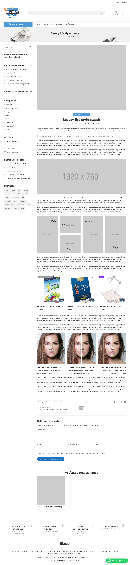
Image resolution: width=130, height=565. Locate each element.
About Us (89, 557)
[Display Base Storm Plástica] (112, 289)
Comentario (41, 430)
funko (7, 197)
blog (19, 190)
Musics (8, 119)
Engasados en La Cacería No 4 (16, 69)
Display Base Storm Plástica (109, 306)
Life (15, 201)
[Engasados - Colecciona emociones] (11, 12)
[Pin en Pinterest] (121, 402)
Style (7, 130)
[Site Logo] (65, 543)
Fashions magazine (68, 36)
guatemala (15, 197)
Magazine (57, 402)
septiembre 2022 (12, 141)
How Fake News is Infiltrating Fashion (49, 508)
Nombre (40, 444)
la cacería (8, 201)
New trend (20, 205)
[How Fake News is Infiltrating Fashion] (51, 490)
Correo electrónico (73, 444)
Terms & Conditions (57, 557)
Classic (48, 402)
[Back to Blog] (81, 408)
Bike (13, 190)
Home (58, 36)
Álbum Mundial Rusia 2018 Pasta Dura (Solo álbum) (81, 306)
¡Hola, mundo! (10, 73)
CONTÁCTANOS (69, 24)
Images (8, 112)
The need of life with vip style (15, 80)
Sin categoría (10, 126)
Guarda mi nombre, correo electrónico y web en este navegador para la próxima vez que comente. (72, 453)
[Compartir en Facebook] (118, 402)
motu (7, 205)
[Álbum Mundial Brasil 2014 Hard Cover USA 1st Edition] (51, 289)
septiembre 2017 (12, 152)
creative (7, 194)
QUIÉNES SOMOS (48, 24)
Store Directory (80, 557)
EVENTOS (59, 24)
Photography (10, 123)
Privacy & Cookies (43, 557)
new (12, 205)
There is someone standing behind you (18, 84)
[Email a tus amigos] (125, 402)
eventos (25, 194)
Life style (8, 115)
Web (97, 444)
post (28, 205)
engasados (71, 124)
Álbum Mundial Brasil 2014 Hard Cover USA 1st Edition (51, 306)
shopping (8, 208)
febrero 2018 (11, 148)
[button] (117, 561)
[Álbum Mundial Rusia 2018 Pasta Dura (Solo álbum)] (81, 289)
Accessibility (69, 557)
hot (23, 197)
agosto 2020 (11, 145)
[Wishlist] (63, 278)
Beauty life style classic (13, 77)
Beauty (40, 402)
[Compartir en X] (114, 402)
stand (16, 208)
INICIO (39, 24)
